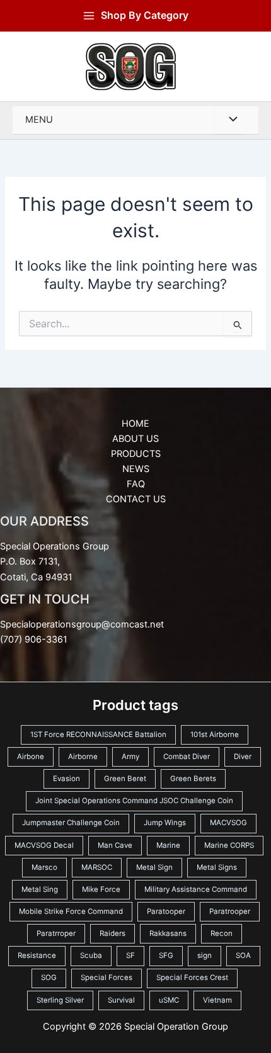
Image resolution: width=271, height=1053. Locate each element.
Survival (121, 1000)
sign (204, 955)
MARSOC (96, 867)
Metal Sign (154, 867)
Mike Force (101, 889)
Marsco (44, 867)
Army (130, 756)
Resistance (37, 955)
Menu (39, 119)
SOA (243, 955)
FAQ (136, 484)
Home (135, 423)
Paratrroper (56, 933)
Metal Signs (217, 867)
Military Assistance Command (195, 889)
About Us (135, 438)
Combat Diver (186, 756)
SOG (49, 977)
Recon (221, 933)
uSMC (169, 1000)
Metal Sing (39, 889)
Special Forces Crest (192, 977)
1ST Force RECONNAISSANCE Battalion (98, 734)
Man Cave (115, 845)
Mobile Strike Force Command (71, 911)
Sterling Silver (60, 1000)
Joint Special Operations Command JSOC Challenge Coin (134, 800)
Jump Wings (165, 822)
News (135, 469)
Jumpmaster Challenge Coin (71, 822)
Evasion (66, 778)
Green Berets (193, 778)
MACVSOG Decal (44, 845)
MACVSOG (228, 822)
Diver (242, 756)
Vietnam (217, 1000)
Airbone (30, 756)
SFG (166, 955)
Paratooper (166, 911)
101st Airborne (214, 734)
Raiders (112, 933)
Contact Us (136, 499)
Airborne (83, 756)
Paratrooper (229, 911)
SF (130, 955)
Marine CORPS (229, 845)
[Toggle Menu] (230, 120)
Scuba (91, 955)
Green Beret (125, 778)
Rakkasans (168, 933)
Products (136, 453)
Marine (168, 845)
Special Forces (106, 977)
